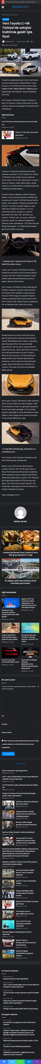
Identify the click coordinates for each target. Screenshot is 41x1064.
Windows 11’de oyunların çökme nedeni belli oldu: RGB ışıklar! (10, 613)
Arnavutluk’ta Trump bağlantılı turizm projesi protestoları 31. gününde (26, 840)
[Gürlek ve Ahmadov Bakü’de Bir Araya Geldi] (8, 805)
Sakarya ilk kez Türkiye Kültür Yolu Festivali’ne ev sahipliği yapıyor (26, 813)
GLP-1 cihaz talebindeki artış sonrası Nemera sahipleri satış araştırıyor (20, 778)
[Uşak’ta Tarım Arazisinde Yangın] (8, 884)
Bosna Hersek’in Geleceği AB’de (14, 771)
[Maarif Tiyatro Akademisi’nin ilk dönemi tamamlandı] (8, 943)
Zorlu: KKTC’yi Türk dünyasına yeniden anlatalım (23, 923)
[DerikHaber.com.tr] (20, 7)
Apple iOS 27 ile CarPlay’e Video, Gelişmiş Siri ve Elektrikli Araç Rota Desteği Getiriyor (29, 603)
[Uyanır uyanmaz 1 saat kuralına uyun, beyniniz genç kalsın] (11, 628)
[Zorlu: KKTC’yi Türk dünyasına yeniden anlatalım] (8, 924)
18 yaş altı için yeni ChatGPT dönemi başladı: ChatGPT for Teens (29, 638)
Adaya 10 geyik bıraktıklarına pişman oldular (24, 953)
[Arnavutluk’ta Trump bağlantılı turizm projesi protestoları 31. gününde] (8, 841)
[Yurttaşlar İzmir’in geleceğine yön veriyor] (8, 914)
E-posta (5, 724)
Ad (3, 716)
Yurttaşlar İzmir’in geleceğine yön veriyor (25, 912)
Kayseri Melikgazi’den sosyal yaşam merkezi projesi (25, 893)
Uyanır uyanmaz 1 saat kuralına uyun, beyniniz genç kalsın (10, 637)
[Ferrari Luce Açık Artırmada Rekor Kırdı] (11, 653)
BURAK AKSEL (9, 41)
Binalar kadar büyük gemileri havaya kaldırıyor (26, 823)
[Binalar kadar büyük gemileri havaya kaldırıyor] (8, 825)
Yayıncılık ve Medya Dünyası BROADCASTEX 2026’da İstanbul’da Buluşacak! (29, 664)
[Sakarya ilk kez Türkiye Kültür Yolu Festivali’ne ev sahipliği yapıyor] (8, 814)
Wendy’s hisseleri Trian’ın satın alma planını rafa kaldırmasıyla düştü (19, 863)
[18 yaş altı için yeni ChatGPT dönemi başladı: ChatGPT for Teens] (30, 628)
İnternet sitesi (6, 732)
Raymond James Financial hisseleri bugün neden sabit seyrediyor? (19, 794)
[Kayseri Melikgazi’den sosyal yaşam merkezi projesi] (8, 894)
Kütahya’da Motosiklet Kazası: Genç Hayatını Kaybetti (25, 872)
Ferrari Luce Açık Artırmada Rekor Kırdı (10, 661)
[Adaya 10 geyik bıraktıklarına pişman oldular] (8, 954)
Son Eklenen (20, 763)
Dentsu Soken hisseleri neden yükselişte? (18, 832)
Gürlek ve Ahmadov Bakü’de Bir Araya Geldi (27, 803)
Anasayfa (7, 15)
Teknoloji (14, 15)
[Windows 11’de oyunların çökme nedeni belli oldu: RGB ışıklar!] (11, 603)
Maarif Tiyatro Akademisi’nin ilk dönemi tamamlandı (26, 942)
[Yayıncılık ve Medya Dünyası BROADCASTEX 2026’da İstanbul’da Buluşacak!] (30, 653)
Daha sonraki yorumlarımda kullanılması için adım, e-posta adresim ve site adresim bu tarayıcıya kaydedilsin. (20, 744)
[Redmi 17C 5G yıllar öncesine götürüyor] (8, 135)
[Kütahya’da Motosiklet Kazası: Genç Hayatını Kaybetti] (8, 873)
